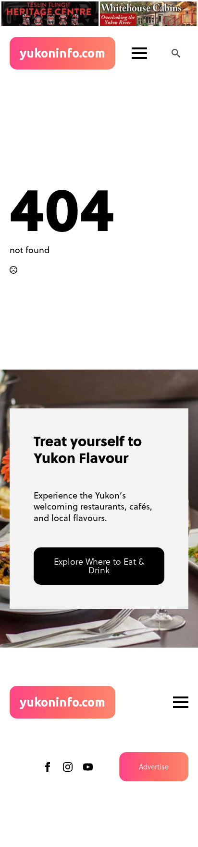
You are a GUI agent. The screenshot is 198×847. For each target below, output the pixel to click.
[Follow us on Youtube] (88, 767)
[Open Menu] (139, 53)
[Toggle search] (175, 53)
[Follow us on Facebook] (47, 767)
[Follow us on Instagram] (68, 767)
